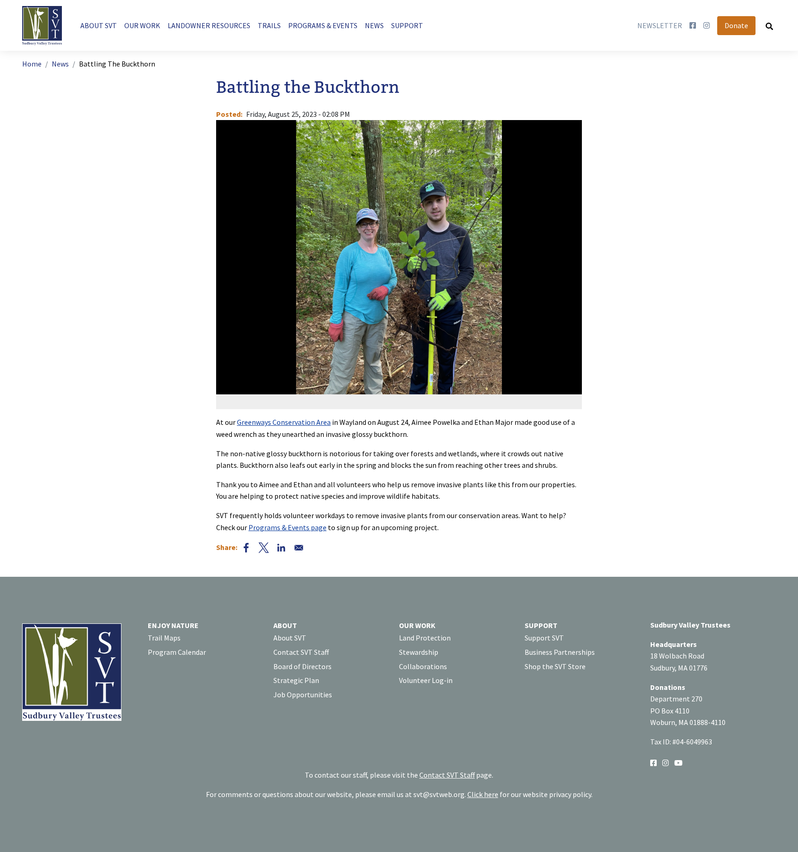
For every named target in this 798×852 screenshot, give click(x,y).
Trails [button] (269, 25)
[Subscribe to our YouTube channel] (678, 762)
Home (32, 63)
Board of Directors (302, 666)
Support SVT (544, 637)
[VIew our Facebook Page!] (653, 762)
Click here (482, 794)
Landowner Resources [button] (209, 25)
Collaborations (423, 666)
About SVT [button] (98, 25)
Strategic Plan (296, 680)
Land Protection (425, 637)
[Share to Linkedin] (281, 548)
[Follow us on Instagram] (706, 26)
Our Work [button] (142, 25)
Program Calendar (177, 652)
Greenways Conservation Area (284, 422)
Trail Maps (164, 637)
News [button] (374, 25)
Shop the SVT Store (555, 666)
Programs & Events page (287, 527)
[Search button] (769, 25)
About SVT (289, 637)
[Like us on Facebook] (693, 26)
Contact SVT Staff (301, 652)
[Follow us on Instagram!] (665, 762)
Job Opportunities (302, 694)
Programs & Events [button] (322, 25)
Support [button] (407, 25)
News (60, 63)
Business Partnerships (560, 652)
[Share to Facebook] (246, 548)
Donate (736, 25)
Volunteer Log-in (426, 680)
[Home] (45, 25)
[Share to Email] (299, 548)
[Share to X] (264, 548)
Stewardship (418, 652)
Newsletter (659, 25)
